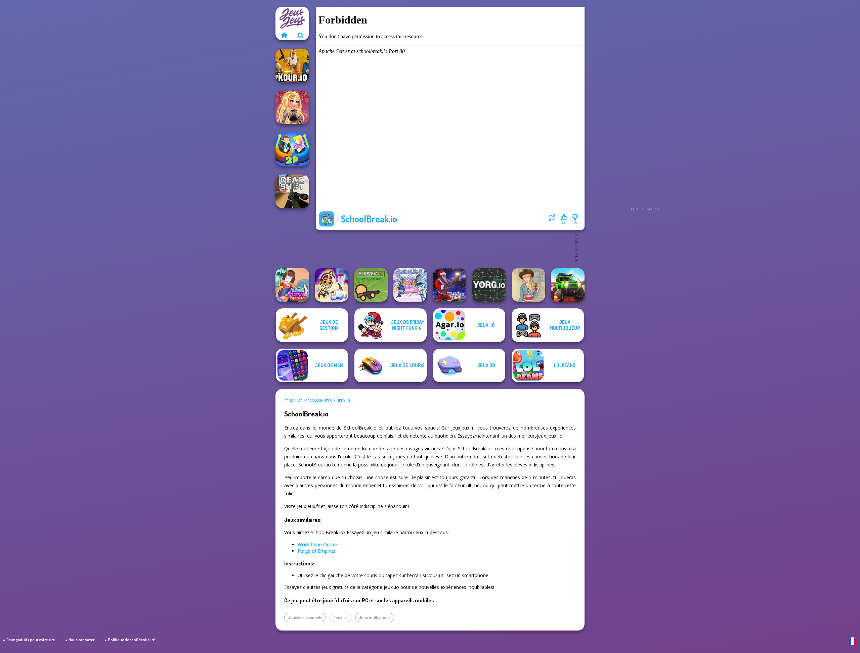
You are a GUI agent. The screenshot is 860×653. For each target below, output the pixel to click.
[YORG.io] (489, 285)
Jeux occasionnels (315, 400)
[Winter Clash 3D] (449, 285)
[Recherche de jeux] (300, 35)
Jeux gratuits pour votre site (30, 639)
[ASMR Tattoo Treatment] (292, 285)
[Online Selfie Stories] (292, 107)
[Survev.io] (371, 285)
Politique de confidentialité (131, 639)
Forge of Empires (316, 551)
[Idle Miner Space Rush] (331, 285)
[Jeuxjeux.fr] (283, 35)
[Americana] (528, 285)
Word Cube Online (317, 544)
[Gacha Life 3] (410, 285)
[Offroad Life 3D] (568, 285)
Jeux (288, 400)
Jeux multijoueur (374, 617)
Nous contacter (81, 639)
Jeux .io (343, 400)
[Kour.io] (292, 65)
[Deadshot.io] (292, 191)
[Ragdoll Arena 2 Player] (292, 149)
